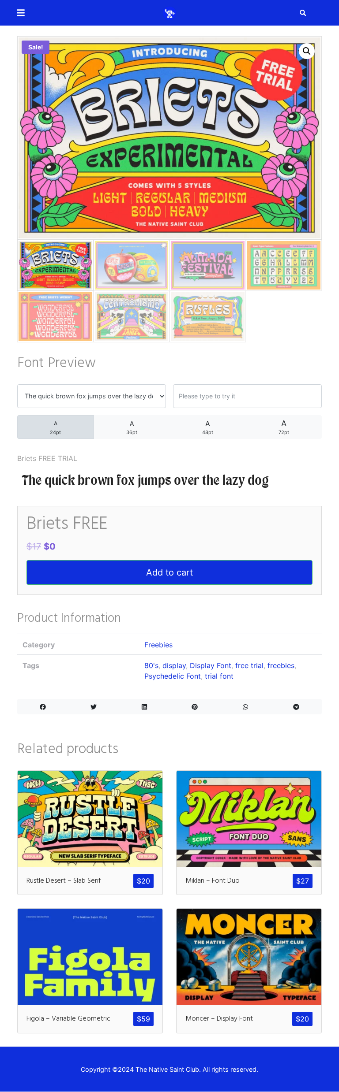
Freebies (158, 644)
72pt (284, 427)
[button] (307, 51)
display (174, 665)
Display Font (210, 665)
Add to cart (169, 572)
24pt (55, 427)
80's (151, 665)
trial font (219, 676)
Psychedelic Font (172, 676)
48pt (207, 427)
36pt (131, 427)
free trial (249, 665)
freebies (280, 665)
